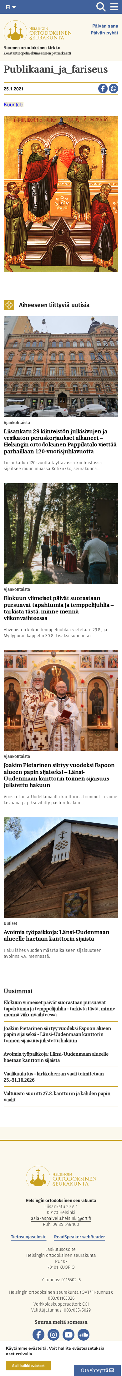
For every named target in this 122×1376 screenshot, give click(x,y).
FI (9, 7)
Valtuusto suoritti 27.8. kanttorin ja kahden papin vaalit (57, 1097)
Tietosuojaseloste (29, 1237)
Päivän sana (105, 26)
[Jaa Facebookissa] (103, 89)
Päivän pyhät (104, 33)
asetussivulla (19, 1354)
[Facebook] (38, 1335)
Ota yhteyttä (95, 1370)
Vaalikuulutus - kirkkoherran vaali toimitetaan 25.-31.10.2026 (54, 1077)
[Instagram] (53, 1335)
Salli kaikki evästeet (28, 1365)
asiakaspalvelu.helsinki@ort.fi (61, 1218)
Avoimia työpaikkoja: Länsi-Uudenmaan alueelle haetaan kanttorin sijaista (56, 1057)
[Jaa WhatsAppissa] (113, 89)
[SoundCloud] (83, 1335)
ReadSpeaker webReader (79, 1237)
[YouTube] (68, 1335)
